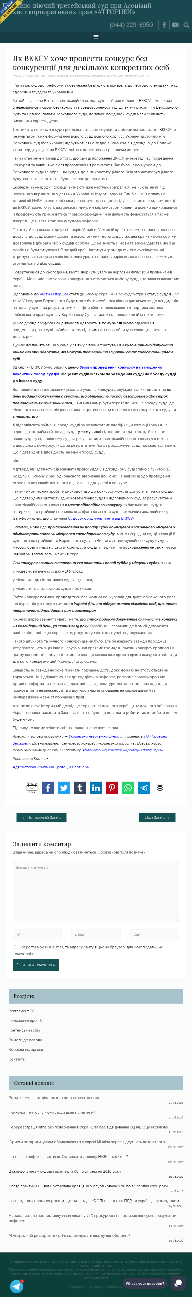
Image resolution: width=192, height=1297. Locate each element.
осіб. (121, 75)
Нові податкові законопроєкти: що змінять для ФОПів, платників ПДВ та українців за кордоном (94, 1201)
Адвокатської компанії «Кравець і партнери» (122, 750)
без (43, 75)
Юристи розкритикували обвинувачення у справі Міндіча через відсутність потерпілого (87, 1142)
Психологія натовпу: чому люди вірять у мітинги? (52, 1112)
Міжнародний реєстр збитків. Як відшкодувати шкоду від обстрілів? (69, 1235)
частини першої (54, 294)
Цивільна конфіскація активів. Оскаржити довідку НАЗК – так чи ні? (68, 1156)
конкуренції (98, 75)
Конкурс (111, 75)
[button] (96, 36)
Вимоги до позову (25, 1040)
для (72, 75)
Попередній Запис (41, 817)
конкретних (82, 75)
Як (147, 75)
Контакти (17, 1059)
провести (131, 75)
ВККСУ (51, 75)
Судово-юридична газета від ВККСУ (100, 518)
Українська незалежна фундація (97, 736)
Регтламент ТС (22, 1011)
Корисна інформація (26, 1049)
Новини (17, 75)
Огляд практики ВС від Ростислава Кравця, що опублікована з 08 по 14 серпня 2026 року (88, 1186)
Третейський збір (24, 1030)
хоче (141, 75)
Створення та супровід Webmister (96, 1287)
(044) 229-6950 (131, 25)
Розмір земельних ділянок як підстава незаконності (54, 1097)
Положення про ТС (25, 1020)
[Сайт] (154, 935)
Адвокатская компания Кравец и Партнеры (51, 767)
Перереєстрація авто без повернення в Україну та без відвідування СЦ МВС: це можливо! (88, 1127)
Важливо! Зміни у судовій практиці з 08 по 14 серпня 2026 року (65, 1171)
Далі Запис (157, 817)
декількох (62, 75)
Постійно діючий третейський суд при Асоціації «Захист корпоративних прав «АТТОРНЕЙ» (76, 8)
